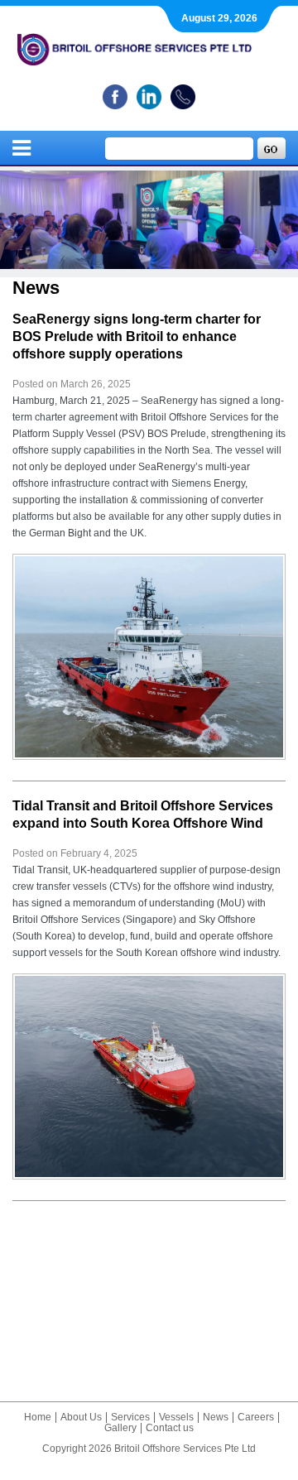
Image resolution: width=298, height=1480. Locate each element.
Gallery (120, 1428)
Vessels (176, 1417)
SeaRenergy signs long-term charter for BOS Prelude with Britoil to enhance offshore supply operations (136, 336)
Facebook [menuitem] (115, 96)
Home (37, 1417)
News (215, 1417)
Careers (256, 1417)
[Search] (271, 148)
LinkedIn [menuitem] (149, 96)
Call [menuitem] (183, 96)
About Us (81, 1417)
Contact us (170, 1428)
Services (130, 1417)
